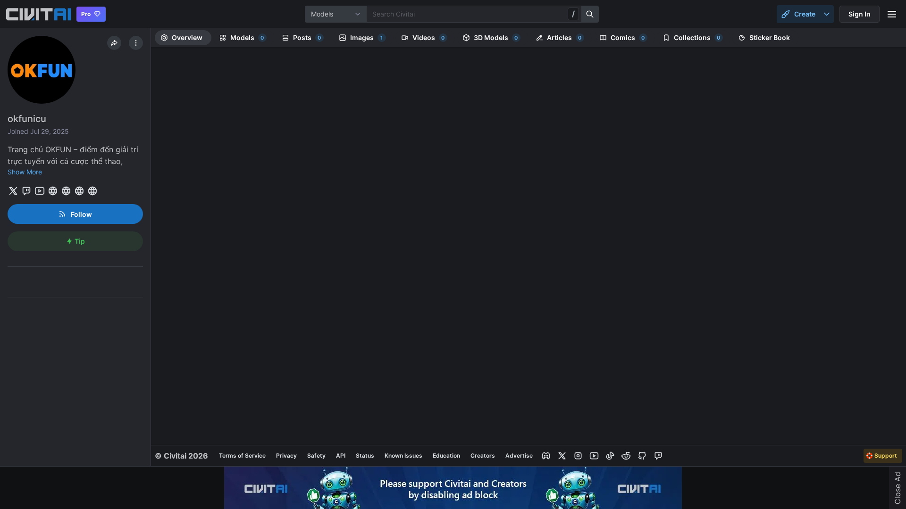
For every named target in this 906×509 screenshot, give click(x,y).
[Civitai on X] (562, 456)
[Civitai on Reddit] (626, 456)
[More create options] (827, 14)
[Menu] (891, 14)
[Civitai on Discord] (546, 456)
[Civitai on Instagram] (578, 456)
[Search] (590, 14)
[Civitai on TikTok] (610, 456)
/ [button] (573, 13)
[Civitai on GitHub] (642, 456)
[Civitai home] (38, 14)
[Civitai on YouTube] (594, 456)
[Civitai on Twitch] (658, 456)
